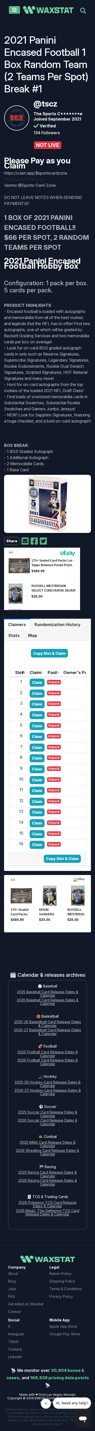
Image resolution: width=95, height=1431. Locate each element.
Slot (19, 672)
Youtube (15, 1349)
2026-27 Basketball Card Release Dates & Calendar (47, 1032)
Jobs (12, 1289)
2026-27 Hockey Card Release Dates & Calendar (47, 1092)
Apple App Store (63, 1326)
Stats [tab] (14, 635)
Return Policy (60, 1273)
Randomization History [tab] (57, 624)
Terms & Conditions (65, 1289)
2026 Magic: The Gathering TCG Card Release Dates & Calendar (47, 1213)
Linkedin (15, 1357)
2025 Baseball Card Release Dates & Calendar (47, 994)
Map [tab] (32, 635)
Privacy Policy (61, 1296)
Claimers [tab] (17, 624)
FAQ (11, 1296)
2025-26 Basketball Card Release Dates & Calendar (47, 1024)
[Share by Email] (25, 541)
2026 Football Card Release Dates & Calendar (47, 1062)
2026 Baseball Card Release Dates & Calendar (47, 1002)
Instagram (16, 1334)
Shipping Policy (62, 1281)
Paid (52, 672)
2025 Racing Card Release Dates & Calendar (47, 1174)
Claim (35, 672)
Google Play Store (64, 1334)
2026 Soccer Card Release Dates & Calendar (47, 1122)
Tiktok (13, 1341)
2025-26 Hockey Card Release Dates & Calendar (47, 1084)
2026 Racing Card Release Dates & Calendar (47, 1182)
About (13, 1273)
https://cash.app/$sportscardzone (35, 173)
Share (11, 541)
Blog (12, 1281)
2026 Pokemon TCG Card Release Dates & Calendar (47, 1204)
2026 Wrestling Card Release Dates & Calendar (47, 1152)
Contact (14, 1311)
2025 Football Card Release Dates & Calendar (47, 1054)
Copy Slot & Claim (49, 653)
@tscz (45, 104)
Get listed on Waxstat (25, 1304)
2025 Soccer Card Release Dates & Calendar (47, 1114)
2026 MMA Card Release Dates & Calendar (47, 1144)
